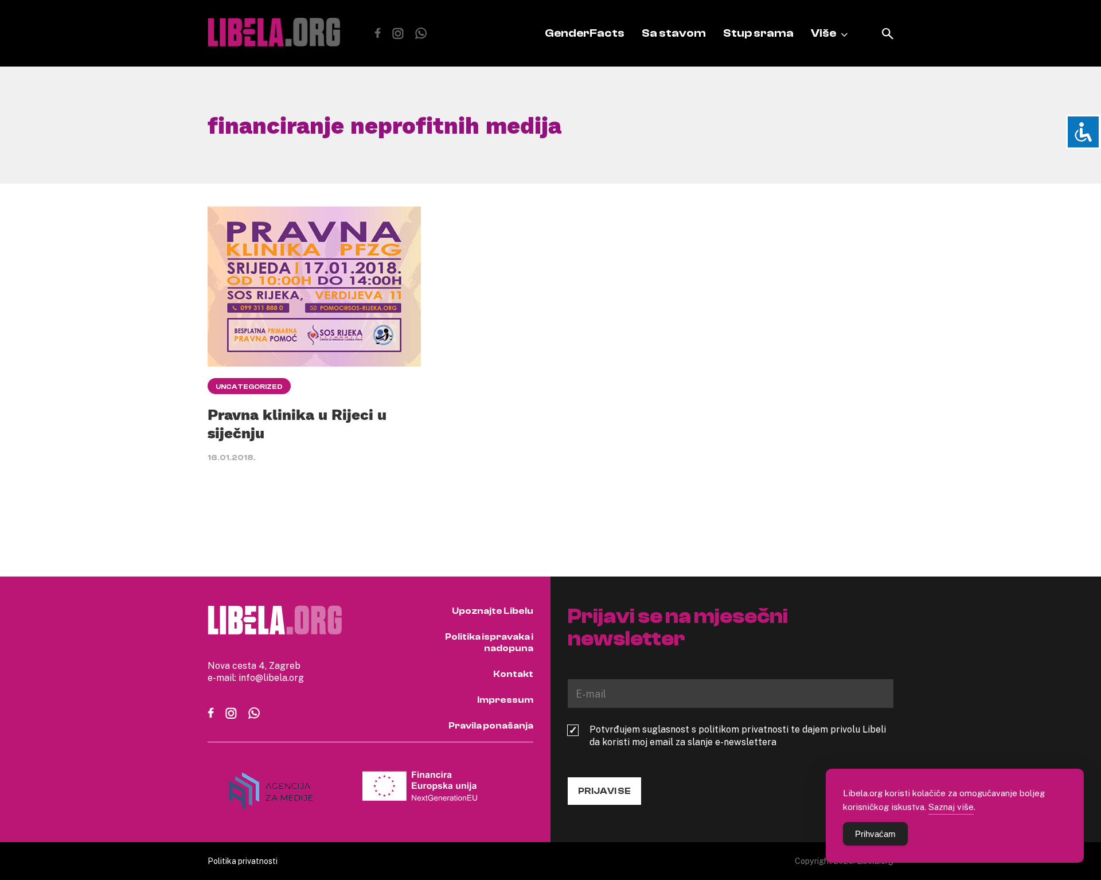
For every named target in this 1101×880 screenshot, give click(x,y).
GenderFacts (584, 33)
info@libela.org (271, 677)
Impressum (505, 700)
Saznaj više (951, 806)
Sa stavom (674, 33)
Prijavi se (604, 791)
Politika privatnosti (243, 861)
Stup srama (758, 33)
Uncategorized (249, 387)
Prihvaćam (875, 834)
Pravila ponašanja (490, 726)
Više (823, 33)
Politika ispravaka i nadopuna (489, 642)
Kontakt (513, 674)
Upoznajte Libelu (492, 611)
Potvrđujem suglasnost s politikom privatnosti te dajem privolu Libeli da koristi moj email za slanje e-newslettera (737, 735)
